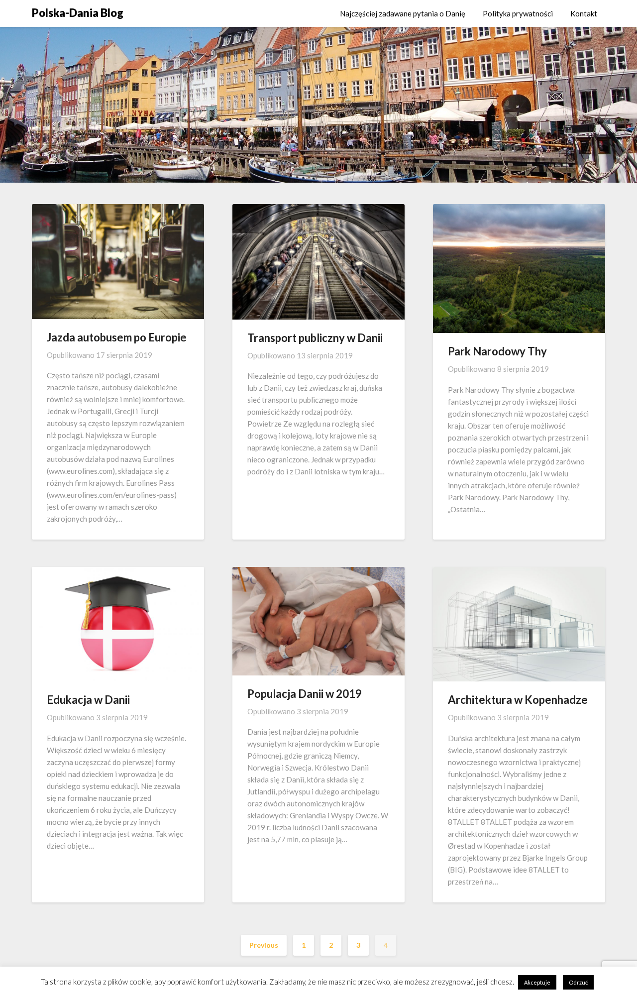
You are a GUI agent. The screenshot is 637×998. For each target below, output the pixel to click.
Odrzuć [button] (578, 982)
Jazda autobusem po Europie (117, 337)
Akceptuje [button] (537, 982)
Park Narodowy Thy (497, 351)
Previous (263, 945)
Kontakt (583, 13)
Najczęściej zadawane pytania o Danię (402, 13)
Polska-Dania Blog (77, 12)
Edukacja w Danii (88, 699)
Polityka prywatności (518, 13)
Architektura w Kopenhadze (518, 699)
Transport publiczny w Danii (315, 337)
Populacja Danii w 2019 (304, 693)
